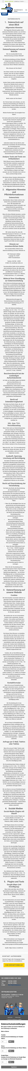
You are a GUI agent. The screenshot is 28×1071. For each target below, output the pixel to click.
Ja (2, 1041)
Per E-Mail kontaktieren (14, 985)
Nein (10, 1041)
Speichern (14, 1067)
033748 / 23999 (12, 981)
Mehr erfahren (5, 1031)
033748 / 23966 (12, 983)
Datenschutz (18, 1017)
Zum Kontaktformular (14, 965)
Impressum (10, 1017)
